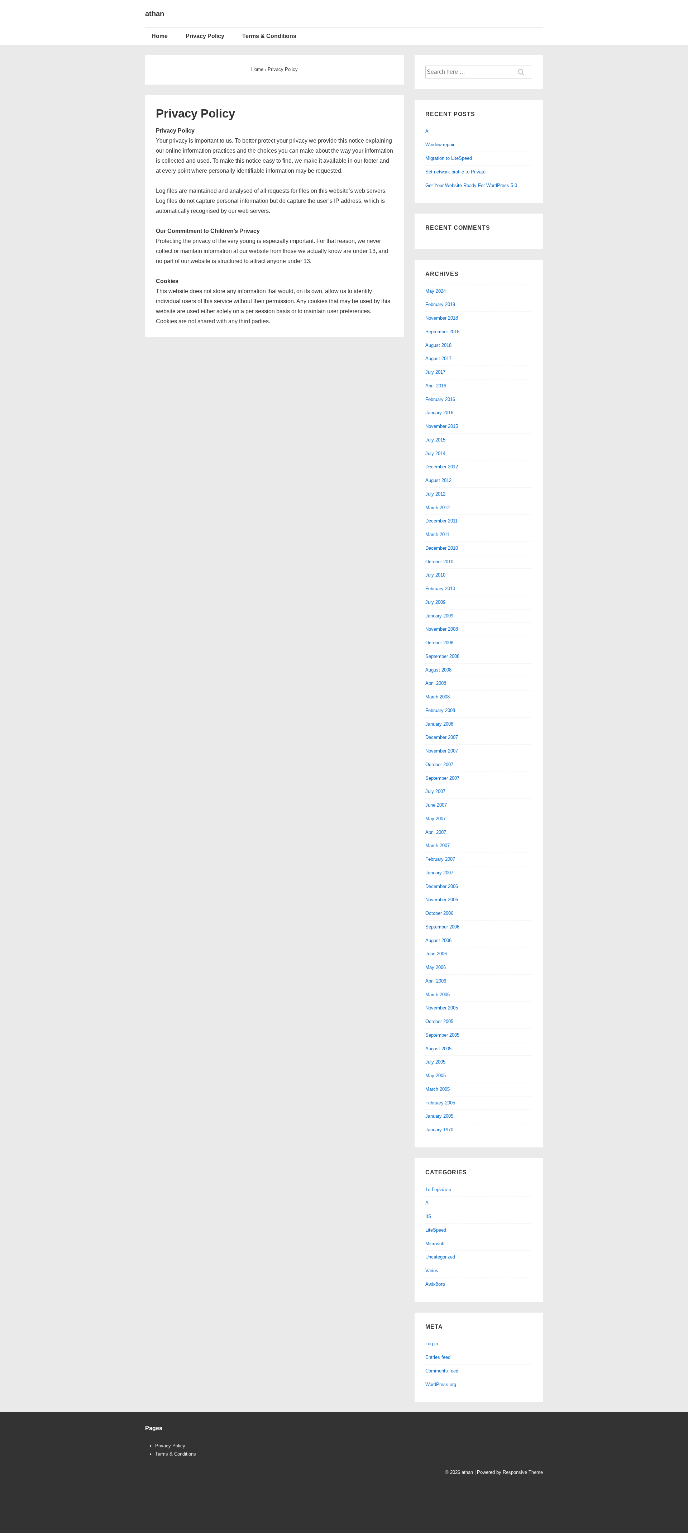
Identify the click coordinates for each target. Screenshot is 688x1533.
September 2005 (442, 1035)
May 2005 (435, 1075)
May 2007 (435, 818)
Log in (431, 1343)
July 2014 (435, 453)
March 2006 (437, 994)
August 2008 (438, 670)
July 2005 (435, 1062)
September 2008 (442, 656)
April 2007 (435, 832)
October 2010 (439, 561)
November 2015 (441, 426)
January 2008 (439, 724)
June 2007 (436, 805)
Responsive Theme (523, 1472)
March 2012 (437, 507)
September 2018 (442, 331)
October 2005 (439, 1021)
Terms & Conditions (269, 36)
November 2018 (441, 318)
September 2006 (442, 927)
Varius (431, 1270)
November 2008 (441, 629)
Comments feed (441, 1371)
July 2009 (435, 602)
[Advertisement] (275, 1501)
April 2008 (435, 683)
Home (160, 36)
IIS (428, 1216)
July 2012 (435, 494)
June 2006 (436, 953)
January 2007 (439, 872)
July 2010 (435, 575)
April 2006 (435, 981)
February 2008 (440, 710)
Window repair (439, 144)
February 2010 (440, 588)
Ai (427, 131)
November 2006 (441, 899)
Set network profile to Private (455, 172)
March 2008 (437, 696)
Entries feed (437, 1357)
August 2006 (438, 940)
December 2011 (441, 521)
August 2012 (438, 480)
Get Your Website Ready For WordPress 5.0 (471, 185)
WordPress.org (440, 1384)
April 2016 (435, 385)
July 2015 (435, 440)
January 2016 (439, 412)
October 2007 (439, 764)
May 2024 (435, 291)
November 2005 (441, 1008)
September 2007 (442, 778)
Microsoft (435, 1243)
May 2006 (435, 967)
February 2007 (440, 859)
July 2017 (435, 372)
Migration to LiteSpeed (448, 158)
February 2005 (440, 1102)
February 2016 (440, 399)
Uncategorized (440, 1257)
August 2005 (438, 1048)
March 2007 (437, 845)
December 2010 (441, 548)
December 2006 (441, 886)
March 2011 (437, 534)
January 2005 (439, 1116)
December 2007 (441, 737)
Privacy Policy (205, 36)
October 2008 (439, 642)
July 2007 (435, 791)
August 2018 (438, 345)
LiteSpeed (435, 1230)
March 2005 (437, 1089)
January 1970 (439, 1129)
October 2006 (439, 913)
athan (154, 14)
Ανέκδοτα (435, 1284)
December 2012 (441, 466)
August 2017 (438, 358)
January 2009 (439, 616)
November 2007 (441, 751)
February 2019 (440, 304)
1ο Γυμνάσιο (438, 1189)
